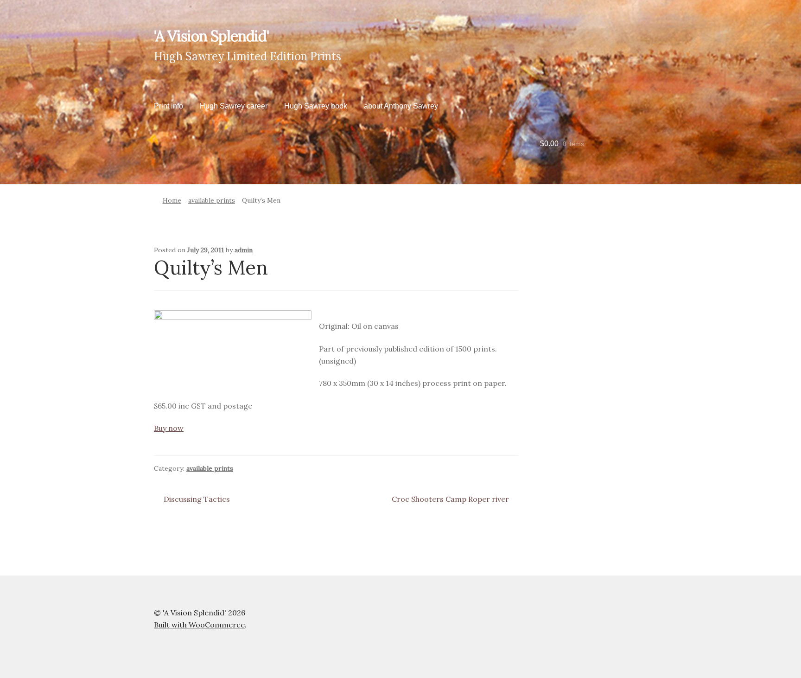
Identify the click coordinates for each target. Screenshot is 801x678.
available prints (211, 200)
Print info (168, 106)
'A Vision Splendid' (211, 35)
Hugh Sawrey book (315, 106)
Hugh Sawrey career (233, 106)
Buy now (169, 428)
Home (172, 200)
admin (244, 250)
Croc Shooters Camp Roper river (450, 499)
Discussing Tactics (196, 499)
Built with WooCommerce (199, 624)
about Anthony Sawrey (401, 106)
